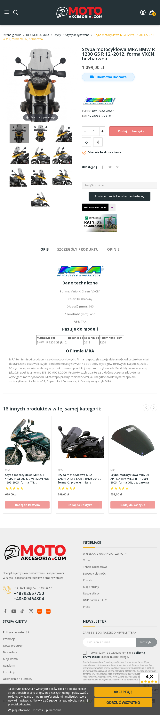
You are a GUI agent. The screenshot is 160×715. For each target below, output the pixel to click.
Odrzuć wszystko (123, 702)
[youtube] (14, 611)
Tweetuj (110, 167)
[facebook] (5, 611)
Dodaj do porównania (98, 142)
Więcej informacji (19, 710)
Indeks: (86, 111)
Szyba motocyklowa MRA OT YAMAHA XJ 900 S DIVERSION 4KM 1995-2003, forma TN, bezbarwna (27, 478)
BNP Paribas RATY (95, 600)
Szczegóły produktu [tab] (78, 249)
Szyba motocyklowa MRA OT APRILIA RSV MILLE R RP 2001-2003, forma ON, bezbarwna (130, 478)
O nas (86, 560)
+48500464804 (29, 598)
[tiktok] (22, 611)
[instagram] (31, 611)
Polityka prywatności (16, 632)
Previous (146, 407)
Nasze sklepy (91, 593)
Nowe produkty (12, 645)
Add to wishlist (86, 142)
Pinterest (117, 167)
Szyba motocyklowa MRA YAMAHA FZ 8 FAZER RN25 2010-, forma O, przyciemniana (79, 478)
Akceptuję (123, 691)
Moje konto (10, 659)
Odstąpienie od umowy (17, 679)
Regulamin (9, 665)
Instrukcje (9, 672)
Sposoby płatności (94, 573)
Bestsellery (10, 652)
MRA (7, 470)
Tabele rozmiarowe (95, 567)
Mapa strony (91, 587)
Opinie (113, 249)
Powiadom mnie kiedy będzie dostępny (119, 196)
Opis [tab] (44, 249)
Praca (86, 607)
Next (153, 407)
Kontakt (88, 580)
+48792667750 (29, 593)
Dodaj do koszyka (131, 131)
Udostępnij (102, 167)
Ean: (84, 115)
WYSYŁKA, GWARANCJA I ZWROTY (105, 553)
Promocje (9, 639)
